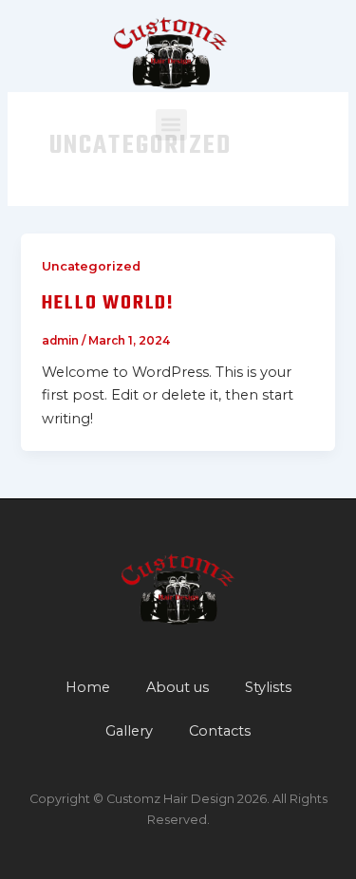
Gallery (129, 730)
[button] (171, 124)
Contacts (220, 730)
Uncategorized (91, 266)
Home (88, 687)
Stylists (268, 687)
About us (177, 687)
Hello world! (108, 303)
